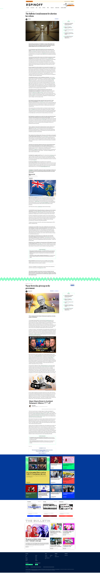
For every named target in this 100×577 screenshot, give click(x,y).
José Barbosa (40, 206)
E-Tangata (35, 149)
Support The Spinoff (29, 1)
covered (33, 94)
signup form (41, 267)
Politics (27, 7)
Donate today (69, 5)
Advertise (51, 555)
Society (36, 555)
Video (26, 555)
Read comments (42, 453)
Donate (56, 555)
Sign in (72, 1)
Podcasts (52, 7)
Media (36, 559)
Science (26, 560)
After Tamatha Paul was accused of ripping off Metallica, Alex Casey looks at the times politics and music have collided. (42, 256)
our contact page (57, 569)
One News (51, 155)
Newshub (42, 101)
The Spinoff (50, 58)
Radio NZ (44, 52)
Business (36, 560)
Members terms (57, 556)
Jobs (50, 556)
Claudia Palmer (37, 201)
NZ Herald (46, 136)
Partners (27, 559)
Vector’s (50, 261)
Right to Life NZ (40, 92)
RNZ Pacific (40, 211)
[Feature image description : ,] (68, 541)
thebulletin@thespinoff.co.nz (45, 166)
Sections (44, 7)
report (34, 50)
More (48, 7)
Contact (46, 555)
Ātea (36, 7)
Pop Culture (32, 7)
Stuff (39, 71)
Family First (34, 92)
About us (46, 556)
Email (30, 175)
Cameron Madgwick (45, 202)
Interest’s (43, 118)
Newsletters (57, 7)
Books (40, 7)
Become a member (63, 7)
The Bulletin (28, 11)
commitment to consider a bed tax (34, 333)
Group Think (44, 197)
